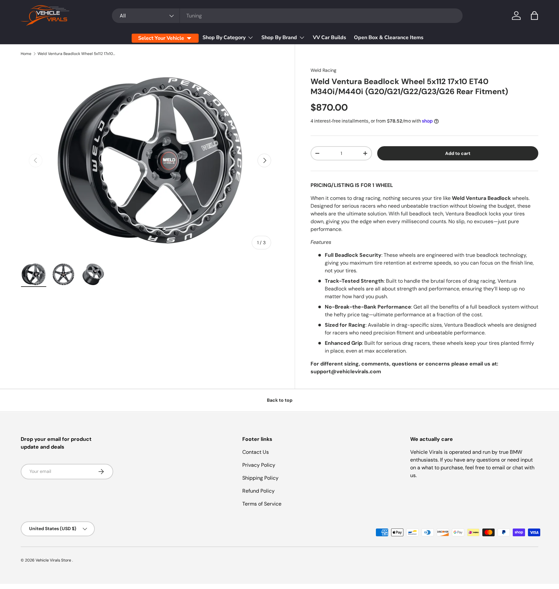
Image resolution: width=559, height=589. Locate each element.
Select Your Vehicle (161, 38)
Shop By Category (224, 37)
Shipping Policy (260, 477)
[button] (534, 15)
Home (26, 53)
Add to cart (457, 153)
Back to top (279, 400)
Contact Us (255, 452)
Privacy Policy (258, 465)
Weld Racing (323, 70)
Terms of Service (261, 503)
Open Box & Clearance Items (388, 37)
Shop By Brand (279, 37)
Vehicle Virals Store (54, 560)
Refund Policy (258, 490)
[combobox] (287, 15)
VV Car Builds (329, 37)
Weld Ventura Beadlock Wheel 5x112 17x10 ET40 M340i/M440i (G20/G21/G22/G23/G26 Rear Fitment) (76, 53)
